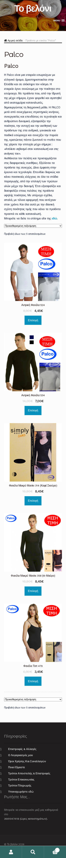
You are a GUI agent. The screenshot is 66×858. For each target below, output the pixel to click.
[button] (56, 20)
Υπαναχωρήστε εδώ (21, 791)
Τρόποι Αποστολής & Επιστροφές (29, 773)
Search (33, 852)
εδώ (54, 218)
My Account (11, 852)
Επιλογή (33, 320)
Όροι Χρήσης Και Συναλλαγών (27, 761)
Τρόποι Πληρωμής (19, 785)
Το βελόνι (32, 8)
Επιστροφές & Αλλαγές (22, 749)
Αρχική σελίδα (15, 40)
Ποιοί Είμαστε (16, 767)
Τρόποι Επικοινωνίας (21, 779)
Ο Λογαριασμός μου (20, 755)
